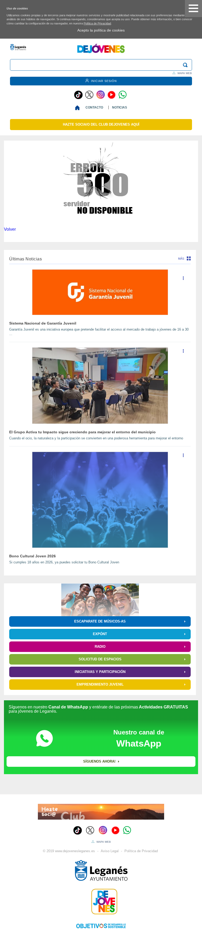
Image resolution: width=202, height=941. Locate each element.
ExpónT (100, 634)
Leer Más (183, 280)
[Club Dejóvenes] (101, 902)
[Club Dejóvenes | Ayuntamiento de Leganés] (101, 51)
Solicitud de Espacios (100, 659)
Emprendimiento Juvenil (100, 684)
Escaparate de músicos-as (100, 621)
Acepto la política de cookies (101, 30)
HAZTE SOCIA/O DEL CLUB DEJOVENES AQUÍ (101, 124)
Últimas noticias (25, 259)
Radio (100, 647)
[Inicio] (78, 107)
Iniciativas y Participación (100, 672)
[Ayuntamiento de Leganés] (101, 870)
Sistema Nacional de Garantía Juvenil (42, 323)
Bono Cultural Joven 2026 (32, 556)
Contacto (94, 107)
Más (181, 258)
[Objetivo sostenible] (101, 925)
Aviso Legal (110, 851)
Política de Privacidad (97, 23)
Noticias (119, 107)
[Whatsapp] (122, 94)
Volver (10, 229)
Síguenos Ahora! (99, 761)
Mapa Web (185, 73)
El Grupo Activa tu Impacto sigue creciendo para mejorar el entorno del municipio (82, 432)
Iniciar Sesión (103, 81)
